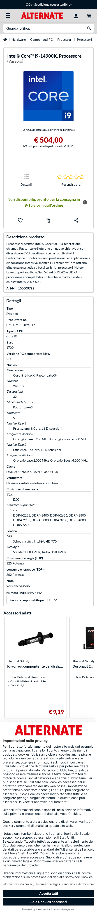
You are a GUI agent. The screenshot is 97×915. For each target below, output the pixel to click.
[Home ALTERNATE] (42, 15)
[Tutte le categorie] (8, 15)
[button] (48, 220)
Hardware (19, 39)
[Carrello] (89, 15)
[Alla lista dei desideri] (20, 220)
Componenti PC (41, 39)
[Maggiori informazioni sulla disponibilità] (85, 202)
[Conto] (76, 15)
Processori (64, 39)
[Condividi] (76, 220)
